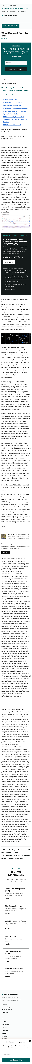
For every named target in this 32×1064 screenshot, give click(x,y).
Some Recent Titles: (8, 95)
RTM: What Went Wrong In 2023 (14, 111)
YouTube (23, 11)
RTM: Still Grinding (10, 99)
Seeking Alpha (14, 11)
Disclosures (6, 1024)
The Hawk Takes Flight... (13, 281)
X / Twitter (5, 1036)
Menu (16, 20)
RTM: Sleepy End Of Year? (12, 102)
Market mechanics (7, 1009)
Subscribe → (9, 262)
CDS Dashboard (10, 290)
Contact (4, 1021)
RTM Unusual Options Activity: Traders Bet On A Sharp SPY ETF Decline (15, 119)
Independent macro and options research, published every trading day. (15, 242)
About (4, 1019)
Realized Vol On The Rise (12, 105)
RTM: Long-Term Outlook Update (15, 108)
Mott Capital (10, 16)
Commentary (6, 1007)
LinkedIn (4, 1038)
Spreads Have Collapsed (12, 114)
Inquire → (5, 552)
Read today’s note (10, 25)
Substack (5, 11)
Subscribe (5, 1012)
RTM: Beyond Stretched (12, 125)
